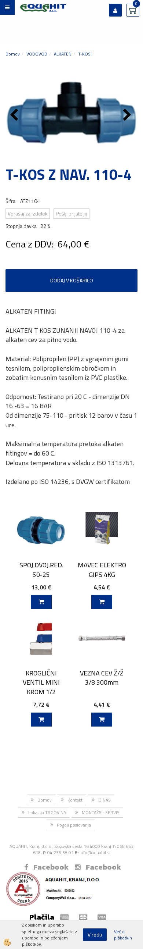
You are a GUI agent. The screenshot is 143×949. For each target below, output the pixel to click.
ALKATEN (63, 53)
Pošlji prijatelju (71, 213)
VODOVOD (36, 53)
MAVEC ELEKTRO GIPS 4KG (102, 569)
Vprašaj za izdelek (28, 213)
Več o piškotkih (123, 934)
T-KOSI (85, 53)
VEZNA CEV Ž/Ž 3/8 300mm (102, 677)
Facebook (51, 867)
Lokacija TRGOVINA (47, 812)
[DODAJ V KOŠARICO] (41, 602)
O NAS (104, 799)
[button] (128, 115)
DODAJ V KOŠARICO (71, 280)
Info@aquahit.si (95, 852)
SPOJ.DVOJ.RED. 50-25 (41, 569)
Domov (13, 53)
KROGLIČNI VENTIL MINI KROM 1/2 (41, 682)
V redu (95, 934)
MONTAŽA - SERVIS (101, 812)
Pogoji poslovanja (74, 824)
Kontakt (74, 799)
